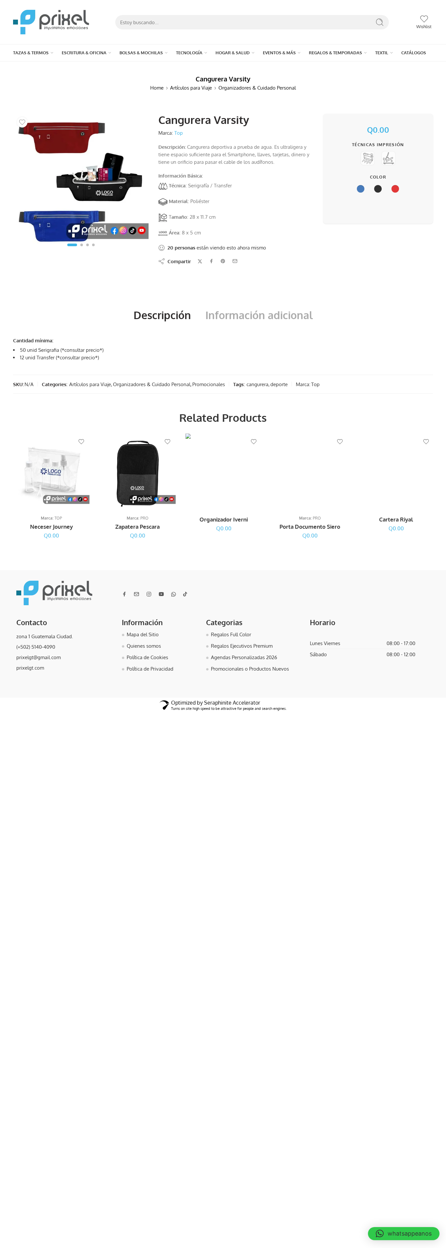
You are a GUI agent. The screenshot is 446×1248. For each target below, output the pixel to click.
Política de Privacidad (150, 666)
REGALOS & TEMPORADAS (186, 51)
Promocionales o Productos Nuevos (250, 666)
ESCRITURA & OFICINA (51, 51)
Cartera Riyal (396, 516)
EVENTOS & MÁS (156, 51)
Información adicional (259, 312)
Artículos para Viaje (191, 85)
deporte (279, 381)
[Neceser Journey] (296, 117)
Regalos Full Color (231, 631)
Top (178, 130)
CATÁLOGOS (229, 51)
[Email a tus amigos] (235, 258)
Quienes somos (144, 643)
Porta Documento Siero (309, 523)
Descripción (162, 312)
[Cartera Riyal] (396, 469)
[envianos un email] (136, 591)
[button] (403, 1233)
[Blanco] (51, 541)
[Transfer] (388, 156)
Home (157, 85)
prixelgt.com (30, 665)
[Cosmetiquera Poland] (308, 117)
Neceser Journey (51, 523)
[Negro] (137, 541)
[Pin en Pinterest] (223, 258)
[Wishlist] (22, 119)
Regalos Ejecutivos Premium (242, 643)
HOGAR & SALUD (131, 51)
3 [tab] (87, 247)
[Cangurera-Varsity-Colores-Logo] (81, 179)
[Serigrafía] (367, 156)
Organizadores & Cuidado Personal (257, 85)
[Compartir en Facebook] (211, 258)
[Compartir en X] (200, 258)
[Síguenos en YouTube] (161, 591)
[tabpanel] (81, 180)
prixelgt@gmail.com (38, 654)
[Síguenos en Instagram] (149, 591)
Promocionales (208, 381)
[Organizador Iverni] (223, 469)
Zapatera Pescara (137, 523)
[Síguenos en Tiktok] (185, 591)
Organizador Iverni (223, 516)
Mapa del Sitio (143, 631)
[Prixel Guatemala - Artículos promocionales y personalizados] (51, 22)
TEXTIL (211, 51)
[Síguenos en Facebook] (124, 591)
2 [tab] (81, 247)
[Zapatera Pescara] (137, 469)
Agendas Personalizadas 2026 (244, 654)
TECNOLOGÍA (108, 51)
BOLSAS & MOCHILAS (82, 51)
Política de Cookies (147, 654)
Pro (144, 515)
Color (378, 174)
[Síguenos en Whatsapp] (173, 591)
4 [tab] (93, 247)
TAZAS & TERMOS (23, 51)
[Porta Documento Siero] (310, 469)
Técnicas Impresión (378, 141)
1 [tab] (72, 247)
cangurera (257, 381)
